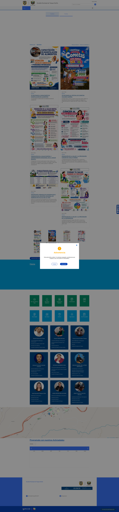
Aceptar (54, 264)
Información (63, 264)
